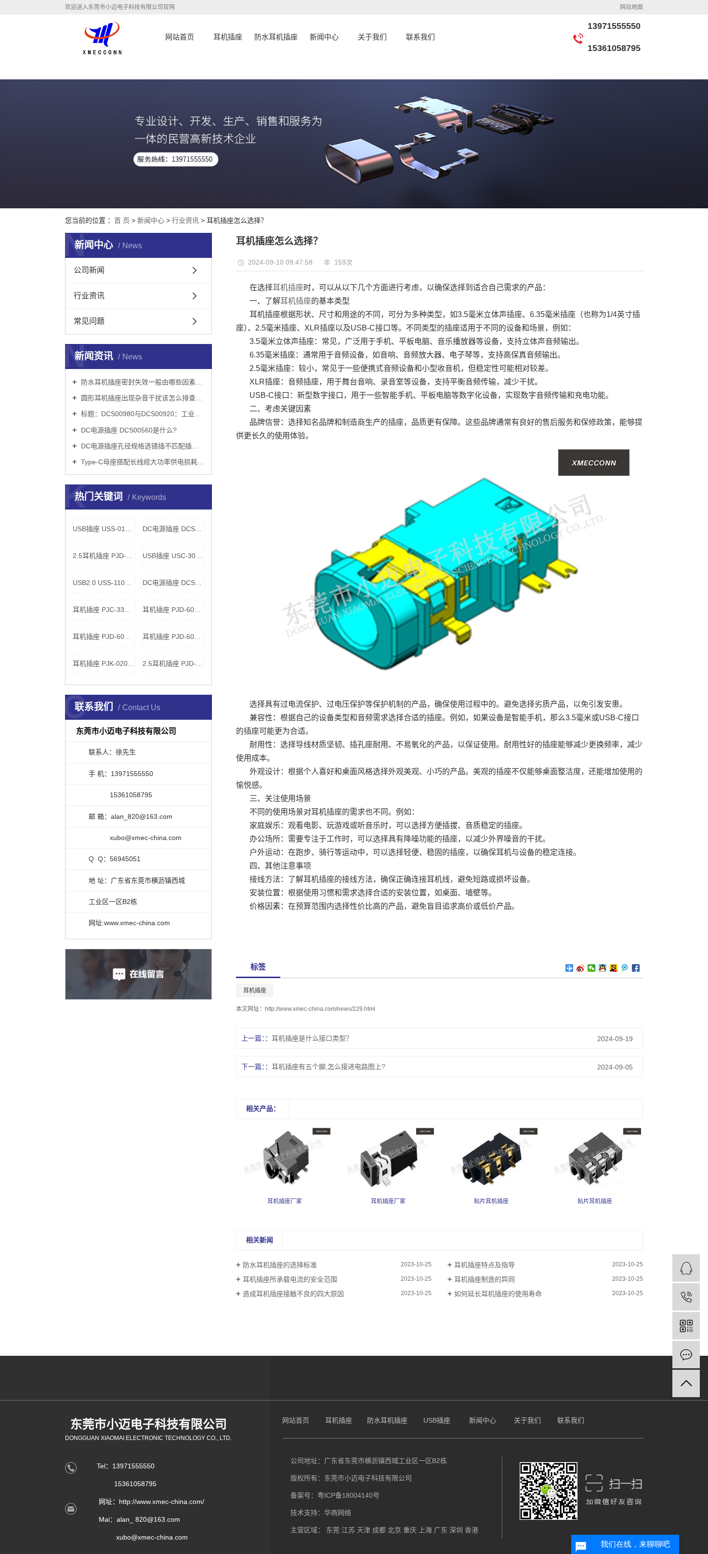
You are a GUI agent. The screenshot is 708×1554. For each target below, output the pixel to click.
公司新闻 (89, 270)
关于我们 (372, 37)
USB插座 (436, 1420)
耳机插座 (227, 37)
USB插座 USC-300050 (174, 556)
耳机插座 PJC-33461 (104, 609)
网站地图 (631, 7)
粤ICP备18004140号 (348, 1495)
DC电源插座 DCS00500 (174, 529)
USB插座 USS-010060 (104, 529)
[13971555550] (686, 1297)
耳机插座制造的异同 (484, 1279)
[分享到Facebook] (636, 968)
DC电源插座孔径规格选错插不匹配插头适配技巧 (142, 446)
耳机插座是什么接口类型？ (312, 1038)
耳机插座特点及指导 (484, 1265)
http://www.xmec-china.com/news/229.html (320, 1009)
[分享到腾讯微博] (625, 968)
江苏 (348, 1530)
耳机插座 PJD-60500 (174, 636)
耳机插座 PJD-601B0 (104, 636)
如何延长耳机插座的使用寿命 (498, 1294)
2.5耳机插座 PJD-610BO (104, 556)
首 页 (122, 220)
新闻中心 (324, 37)
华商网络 (337, 1512)
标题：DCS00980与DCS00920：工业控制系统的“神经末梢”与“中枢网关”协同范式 (142, 414)
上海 (425, 1530)
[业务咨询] (686, 1268)
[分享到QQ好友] (603, 968)
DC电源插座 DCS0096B (174, 582)
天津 (363, 1530)
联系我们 (420, 37)
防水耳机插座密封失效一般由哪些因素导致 (142, 382)
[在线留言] (686, 1354)
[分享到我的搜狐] (614, 968)
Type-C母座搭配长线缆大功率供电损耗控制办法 (142, 462)
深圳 (456, 1530)
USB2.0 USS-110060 (104, 582)
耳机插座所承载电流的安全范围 (290, 1279)
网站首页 (179, 37)
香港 (471, 1530)
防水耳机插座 (276, 37)
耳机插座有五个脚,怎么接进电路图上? (328, 1066)
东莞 (333, 1530)
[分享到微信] (592, 968)
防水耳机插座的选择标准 (280, 1265)
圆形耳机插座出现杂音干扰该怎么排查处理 (142, 398)
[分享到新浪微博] (581, 968)
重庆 (410, 1530)
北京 (394, 1530)
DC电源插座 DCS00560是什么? (128, 430)
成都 (379, 1530)
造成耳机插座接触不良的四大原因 (293, 1294)
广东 (440, 1530)
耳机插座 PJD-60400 (174, 609)
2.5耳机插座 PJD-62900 (174, 663)
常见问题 (89, 321)
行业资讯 (186, 220)
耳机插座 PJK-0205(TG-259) (104, 663)
